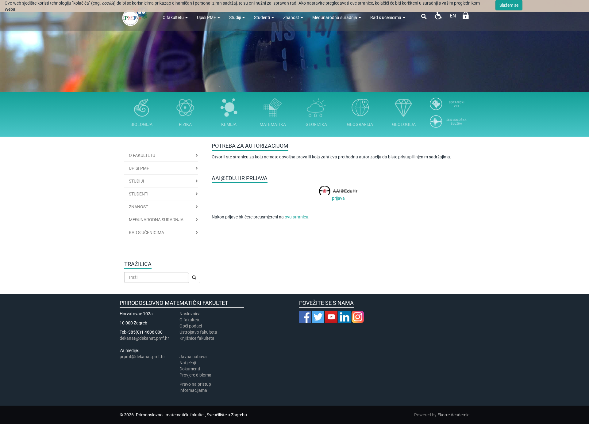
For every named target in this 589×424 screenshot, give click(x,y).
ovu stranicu (296, 216)
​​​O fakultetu (190, 319)
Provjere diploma (195, 375)
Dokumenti (189, 368)
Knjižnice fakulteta (196, 338)
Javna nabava (193, 356)
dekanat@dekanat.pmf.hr (144, 338)
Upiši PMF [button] (139, 168)
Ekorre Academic (453, 414)
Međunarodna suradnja (335, 17)
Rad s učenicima (386, 17)
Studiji (235, 17)
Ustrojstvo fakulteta (198, 332)
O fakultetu (174, 17)
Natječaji (187, 362)
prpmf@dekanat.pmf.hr (142, 356)
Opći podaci (190, 326)
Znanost (291, 17)
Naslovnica (190, 313)
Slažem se (508, 5)
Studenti (262, 17)
